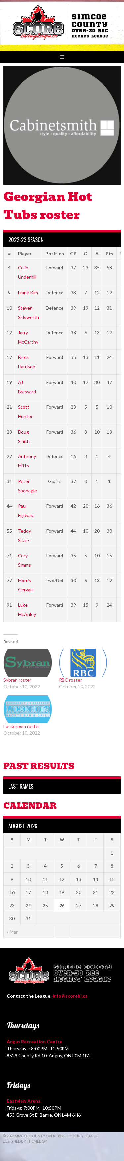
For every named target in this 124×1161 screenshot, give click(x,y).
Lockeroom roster (21, 726)
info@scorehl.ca (70, 996)
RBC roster (70, 680)
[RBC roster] (83, 663)
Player (25, 253)
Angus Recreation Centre (34, 1041)
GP (73, 253)
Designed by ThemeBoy (25, 1141)
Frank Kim (28, 292)
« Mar (12, 932)
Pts (109, 253)
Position (54, 253)
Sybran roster (17, 680)
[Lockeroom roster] (27, 709)
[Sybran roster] (27, 663)
